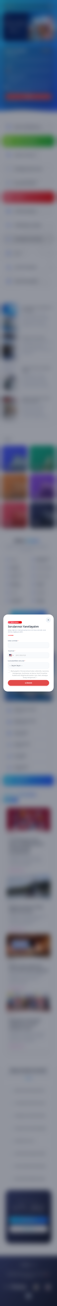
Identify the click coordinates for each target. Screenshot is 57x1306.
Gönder (28, 683)
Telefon (11, 651)
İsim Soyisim (13, 641)
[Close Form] (48, 619)
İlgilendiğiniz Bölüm (16, 661)
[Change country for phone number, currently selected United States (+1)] (11, 655)
